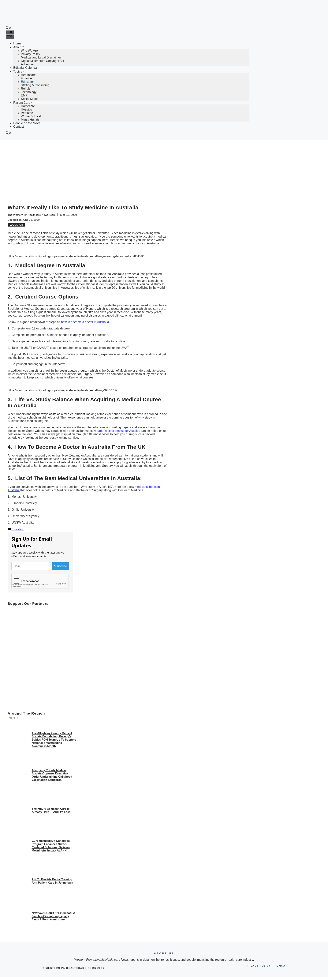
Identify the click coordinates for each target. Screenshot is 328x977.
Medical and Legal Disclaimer (41, 57)
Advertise (27, 64)
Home (17, 43)
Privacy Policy (30, 54)
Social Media (30, 98)
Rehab (25, 88)
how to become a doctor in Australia (85, 322)
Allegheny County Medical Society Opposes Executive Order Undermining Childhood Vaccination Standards (52, 774)
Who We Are (29, 50)
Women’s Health (32, 116)
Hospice (26, 109)
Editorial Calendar (25, 67)
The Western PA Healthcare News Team (32, 214)
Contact (18, 126)
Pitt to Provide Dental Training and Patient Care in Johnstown (52, 881)
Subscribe (60, 566)
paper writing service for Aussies (118, 430)
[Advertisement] (164, 168)
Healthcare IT (30, 75)
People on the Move (26, 123)
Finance (26, 78)
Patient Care (21, 102)
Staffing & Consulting (35, 85)
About (17, 47)
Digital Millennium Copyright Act (42, 60)
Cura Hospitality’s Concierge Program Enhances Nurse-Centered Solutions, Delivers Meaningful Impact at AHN (51, 845)
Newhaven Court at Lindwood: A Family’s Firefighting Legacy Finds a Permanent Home (53, 916)
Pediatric (27, 113)
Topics (17, 71)
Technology (28, 92)
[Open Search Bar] (9, 28)
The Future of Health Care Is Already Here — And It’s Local (51, 810)
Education (28, 81)
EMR (24, 95)
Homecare (28, 106)
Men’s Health (30, 119)
